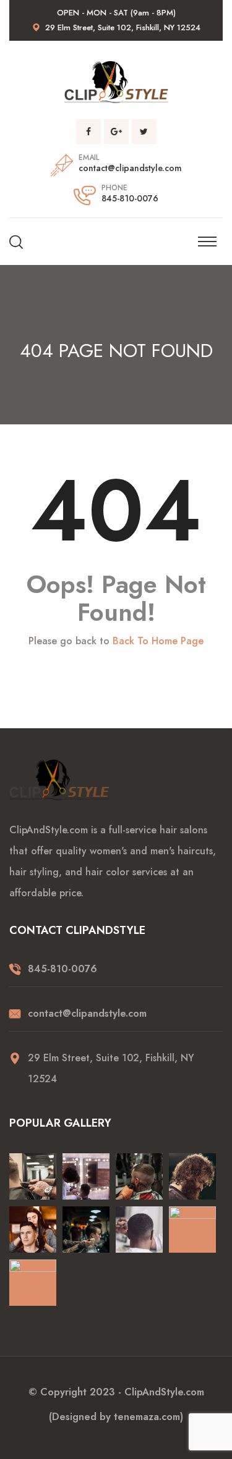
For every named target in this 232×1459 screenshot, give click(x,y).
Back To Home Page (158, 641)
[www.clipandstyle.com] (116, 81)
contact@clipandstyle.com (130, 168)
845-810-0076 (129, 198)
